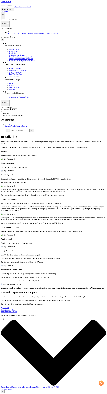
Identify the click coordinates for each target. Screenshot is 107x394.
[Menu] (2, 39)
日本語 (51, 33)
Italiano (24, 33)
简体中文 (41, 33)
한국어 (56, 33)
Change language (6, 389)
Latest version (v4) (6, 28)
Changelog (4, 11)
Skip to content (6, 2)
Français (35, 33)
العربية (47, 33)
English (9, 33)
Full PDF (14, 20)
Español (14, 33)
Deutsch (19, 33)
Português (30, 33)
